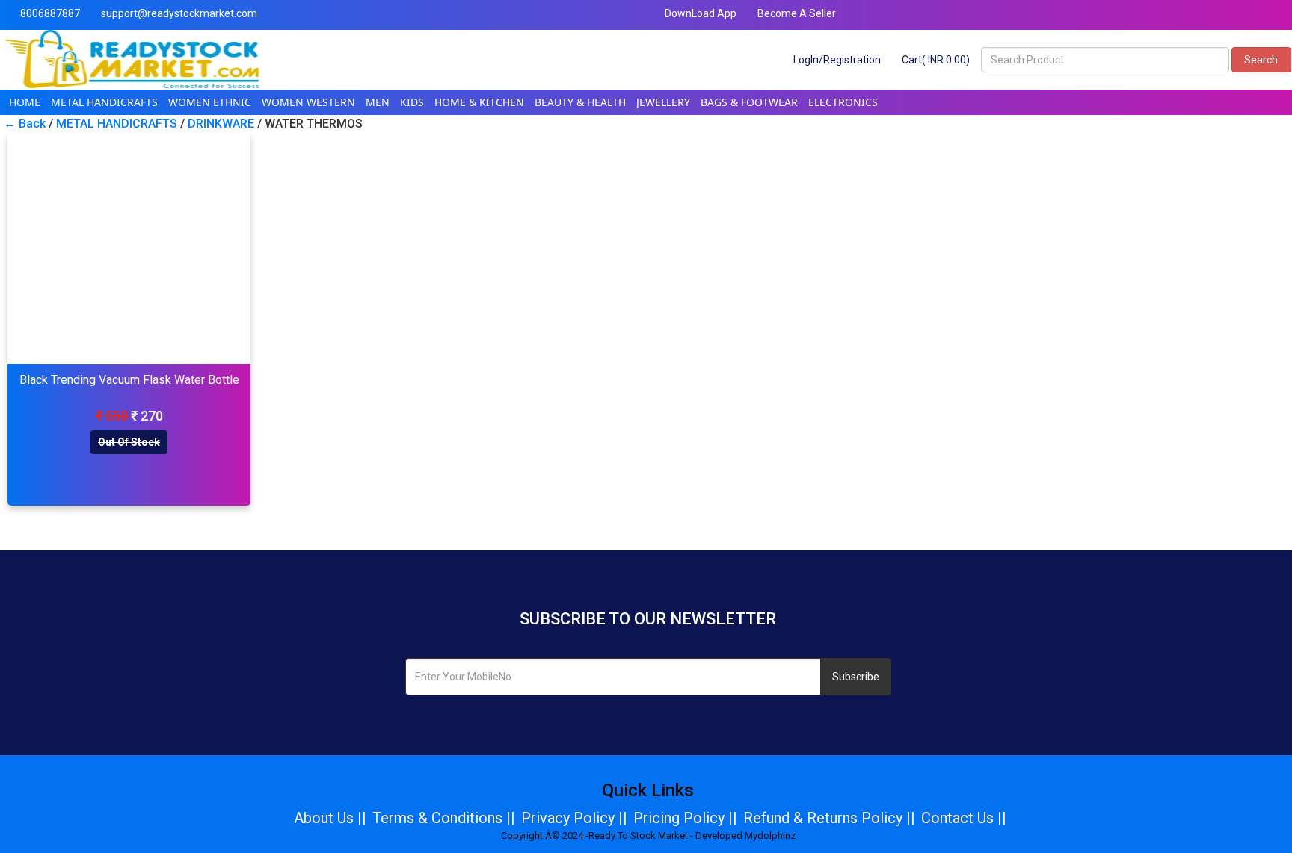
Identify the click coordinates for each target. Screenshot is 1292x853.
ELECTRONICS (843, 102)
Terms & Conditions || (443, 818)
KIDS (412, 102)
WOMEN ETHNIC (209, 102)
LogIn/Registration (836, 60)
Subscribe (855, 677)
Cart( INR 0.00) (934, 60)
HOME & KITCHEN (479, 102)
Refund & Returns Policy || (829, 818)
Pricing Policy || (685, 818)
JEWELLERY (663, 102)
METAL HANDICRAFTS (104, 102)
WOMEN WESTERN (308, 102)
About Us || (330, 818)
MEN (378, 102)
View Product (128, 248)
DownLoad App (699, 13)
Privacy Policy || (574, 818)
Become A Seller (795, 13)
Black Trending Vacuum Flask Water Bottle (129, 380)
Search (1261, 60)
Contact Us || (963, 818)
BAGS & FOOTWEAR (749, 102)
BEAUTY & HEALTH (580, 102)
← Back (25, 124)
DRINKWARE (221, 124)
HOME (24, 102)
